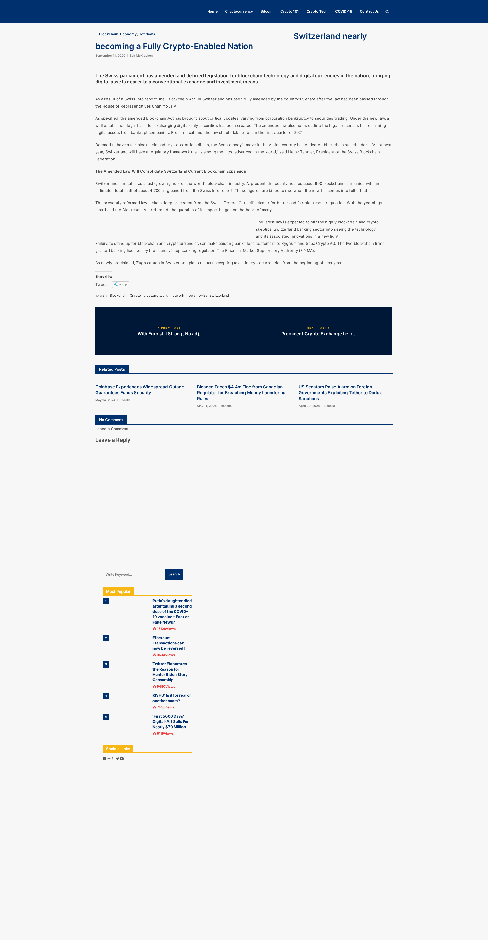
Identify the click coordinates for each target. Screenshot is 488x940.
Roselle (125, 400)
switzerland (219, 295)
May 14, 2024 (105, 400)
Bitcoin (267, 11)
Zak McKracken (141, 55)
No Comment (111, 419)
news (191, 295)
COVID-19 (343, 11)
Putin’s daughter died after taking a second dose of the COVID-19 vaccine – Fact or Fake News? (172, 611)
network (177, 295)
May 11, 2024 (207, 406)
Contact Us (369, 11)
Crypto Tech (317, 11)
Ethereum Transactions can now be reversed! (168, 643)
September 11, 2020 (110, 55)
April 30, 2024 (309, 406)
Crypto (135, 295)
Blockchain (108, 34)
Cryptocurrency (239, 11)
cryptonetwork (156, 295)
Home (212, 11)
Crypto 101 (289, 11)
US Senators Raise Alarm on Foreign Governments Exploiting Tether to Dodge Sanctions (340, 392)
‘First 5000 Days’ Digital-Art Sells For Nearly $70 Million (170, 721)
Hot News (147, 34)
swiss (202, 295)
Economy (128, 34)
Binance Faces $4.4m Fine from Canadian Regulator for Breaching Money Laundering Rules (241, 392)
